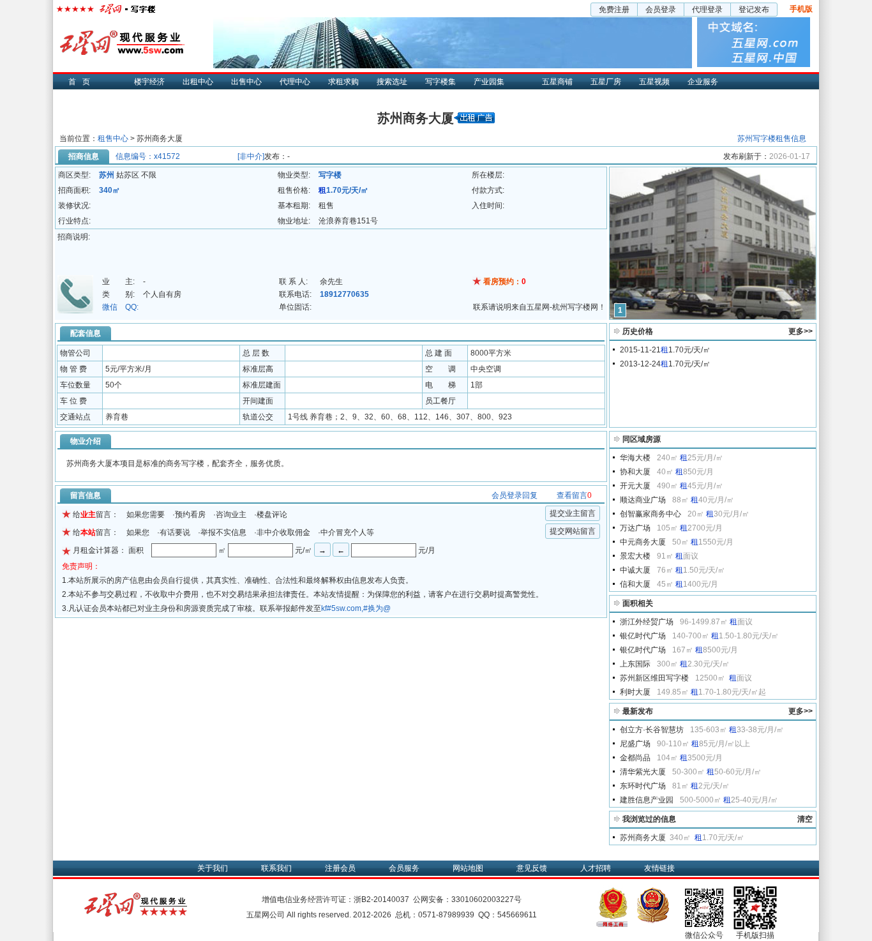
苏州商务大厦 (643, 837)
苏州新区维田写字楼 (654, 678)
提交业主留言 (573, 513)
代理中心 (295, 81)
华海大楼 (635, 457)
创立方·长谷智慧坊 (652, 729)
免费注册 (614, 9)
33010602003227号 (486, 899)
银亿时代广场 (643, 635)
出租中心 (198, 81)
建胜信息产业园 (646, 799)
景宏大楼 (635, 556)
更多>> (800, 331)
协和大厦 (635, 471)
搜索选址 (392, 81)
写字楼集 (440, 81)
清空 (805, 819)
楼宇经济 (149, 81)
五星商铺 (557, 81)
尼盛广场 (635, 743)
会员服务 (404, 868)
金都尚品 (635, 757)
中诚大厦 (635, 570)
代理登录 (707, 9)
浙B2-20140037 (381, 899)
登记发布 (754, 9)
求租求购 (343, 81)
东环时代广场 (643, 785)
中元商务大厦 (643, 542)
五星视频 (654, 81)
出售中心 (246, 81)
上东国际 (635, 663)
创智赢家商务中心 (650, 513)
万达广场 (635, 527)
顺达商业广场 (643, 499)
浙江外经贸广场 (646, 621)
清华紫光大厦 (643, 771)
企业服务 (703, 81)
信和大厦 (635, 584)
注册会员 (340, 868)
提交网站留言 (573, 531)
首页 (82, 81)
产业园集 (489, 81)
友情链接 (659, 868)
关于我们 (212, 868)
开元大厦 (635, 485)
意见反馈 (531, 868)
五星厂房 (605, 81)
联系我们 (276, 868)
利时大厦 (635, 692)
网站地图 (468, 868)
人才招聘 (595, 868)
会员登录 (660, 9)
